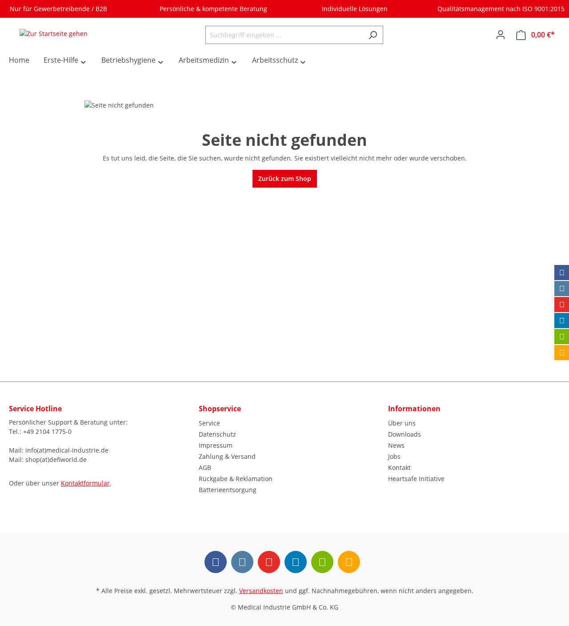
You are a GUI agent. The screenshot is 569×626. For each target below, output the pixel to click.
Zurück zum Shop (284, 178)
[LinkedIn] (562, 320)
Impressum (215, 445)
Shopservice (220, 408)
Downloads (404, 434)
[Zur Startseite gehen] (53, 33)
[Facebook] (562, 272)
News (396, 445)
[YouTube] (562, 304)
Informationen (414, 408)
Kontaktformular (85, 483)
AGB (205, 467)
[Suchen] (372, 35)
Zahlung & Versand (227, 456)
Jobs (394, 456)
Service (209, 423)
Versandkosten (261, 590)
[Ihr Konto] (500, 34)
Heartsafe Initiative (416, 478)
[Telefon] (562, 352)
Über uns (402, 423)
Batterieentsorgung (227, 490)
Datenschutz (217, 434)
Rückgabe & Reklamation (235, 478)
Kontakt (399, 467)
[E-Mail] (562, 336)
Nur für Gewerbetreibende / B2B (56, 8)
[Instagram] (562, 288)
